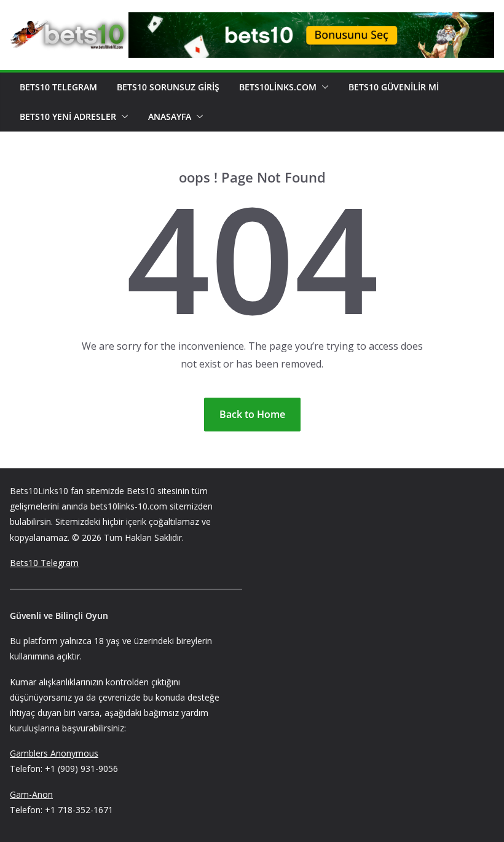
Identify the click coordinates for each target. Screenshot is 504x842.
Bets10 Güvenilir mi (393, 87)
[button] (323, 87)
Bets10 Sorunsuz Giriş (168, 87)
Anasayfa (169, 116)
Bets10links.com (278, 87)
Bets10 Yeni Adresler (68, 116)
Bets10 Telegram (58, 87)
